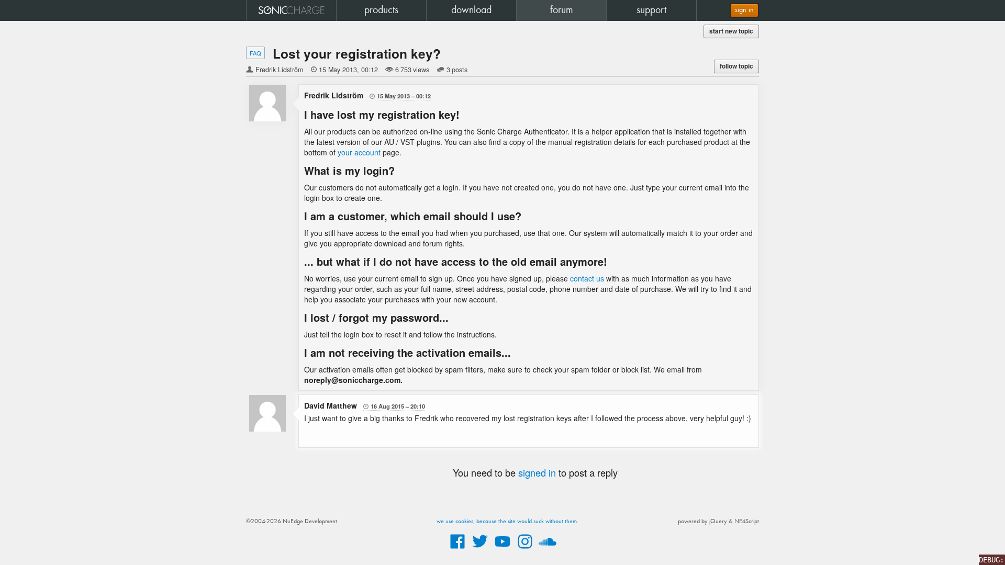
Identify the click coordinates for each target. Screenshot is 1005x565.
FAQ (255, 53)
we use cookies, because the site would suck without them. (507, 521)
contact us (587, 278)
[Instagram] (525, 549)
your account (359, 152)
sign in (744, 10)
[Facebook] (457, 549)
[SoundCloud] (547, 549)
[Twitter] (480, 549)
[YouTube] (502, 549)
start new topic (731, 31)
